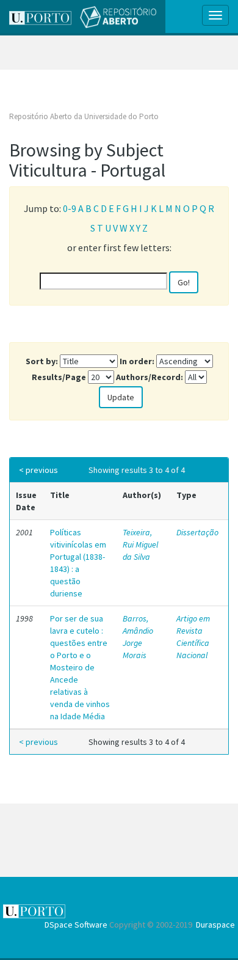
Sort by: (42, 361)
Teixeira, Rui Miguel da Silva (140, 544)
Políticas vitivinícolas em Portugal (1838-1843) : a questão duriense (78, 563)
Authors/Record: (149, 377)
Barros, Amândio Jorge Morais (138, 637)
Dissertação (197, 532)
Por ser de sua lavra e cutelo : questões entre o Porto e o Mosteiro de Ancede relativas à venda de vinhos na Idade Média (80, 667)
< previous (38, 469)
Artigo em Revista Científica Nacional (193, 637)
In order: (137, 361)
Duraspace (215, 924)
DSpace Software (76, 924)
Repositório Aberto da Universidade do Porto (84, 116)
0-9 (69, 208)
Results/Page (59, 377)
